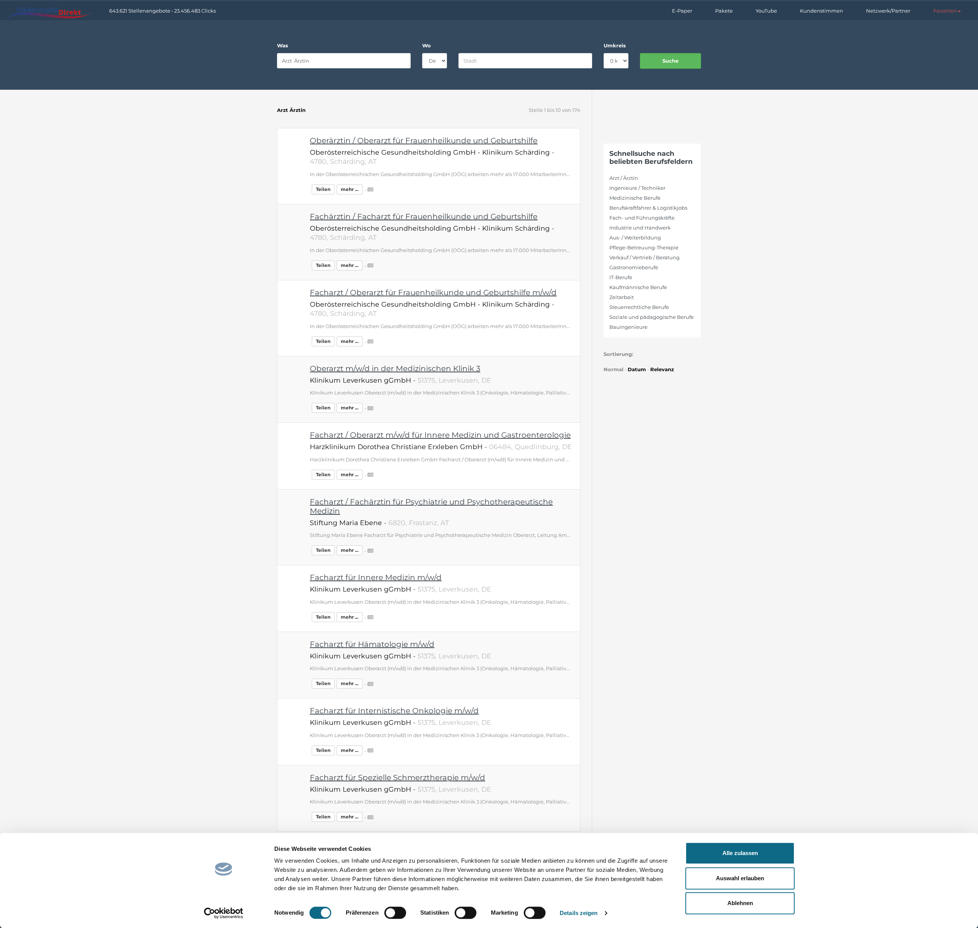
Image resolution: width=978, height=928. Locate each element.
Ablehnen (740, 903)
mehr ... (349, 189)
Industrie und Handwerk (640, 228)
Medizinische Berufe (635, 198)
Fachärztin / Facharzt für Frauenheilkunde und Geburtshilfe (424, 216)
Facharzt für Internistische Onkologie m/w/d (394, 710)
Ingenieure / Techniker (637, 188)
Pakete (724, 11)
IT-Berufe (620, 277)
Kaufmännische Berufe (638, 287)
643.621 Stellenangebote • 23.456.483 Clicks (162, 11)
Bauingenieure (628, 327)
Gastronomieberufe (633, 267)
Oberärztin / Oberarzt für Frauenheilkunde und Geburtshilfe (424, 140)
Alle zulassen (740, 853)
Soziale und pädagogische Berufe (651, 317)
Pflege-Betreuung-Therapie (643, 247)
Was (282, 45)
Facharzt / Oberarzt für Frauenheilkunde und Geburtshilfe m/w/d (433, 292)
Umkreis (615, 45)
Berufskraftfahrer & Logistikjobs (648, 208)
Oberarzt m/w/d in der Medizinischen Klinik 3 (395, 368)
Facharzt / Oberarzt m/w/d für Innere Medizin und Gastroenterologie (440, 435)
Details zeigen (578, 913)
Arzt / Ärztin (623, 178)
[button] (947, 10)
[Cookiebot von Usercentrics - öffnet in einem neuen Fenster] (223, 913)
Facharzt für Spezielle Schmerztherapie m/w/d (397, 777)
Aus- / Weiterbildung (635, 237)
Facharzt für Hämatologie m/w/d (372, 644)
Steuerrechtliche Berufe (639, 307)
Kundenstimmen (821, 11)
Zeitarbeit (621, 297)
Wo (426, 45)
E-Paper (682, 11)
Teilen (323, 189)
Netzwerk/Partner (888, 11)
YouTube (766, 11)
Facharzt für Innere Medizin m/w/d (376, 577)
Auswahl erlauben (740, 878)
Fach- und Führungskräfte (642, 218)
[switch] (395, 913)
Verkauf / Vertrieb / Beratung (644, 257)
